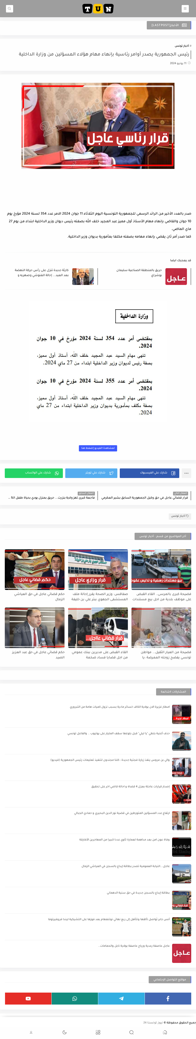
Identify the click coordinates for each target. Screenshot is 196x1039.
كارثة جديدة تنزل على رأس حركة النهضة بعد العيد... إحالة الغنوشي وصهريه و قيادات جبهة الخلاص (42, 273)
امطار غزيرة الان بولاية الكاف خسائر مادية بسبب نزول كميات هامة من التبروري (120, 707)
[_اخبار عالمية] (11, 1024)
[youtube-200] (41, 1024)
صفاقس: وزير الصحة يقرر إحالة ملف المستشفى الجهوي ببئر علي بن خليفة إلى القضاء (99, 597)
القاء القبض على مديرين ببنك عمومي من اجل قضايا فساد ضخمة (100, 655)
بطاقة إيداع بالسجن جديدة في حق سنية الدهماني (138, 893)
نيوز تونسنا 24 (153, 1023)
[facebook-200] (72, 1024)
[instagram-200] (26, 1024)
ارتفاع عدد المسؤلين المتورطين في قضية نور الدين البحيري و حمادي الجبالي (122, 813)
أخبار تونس (182, 46)
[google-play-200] (34, 1024)
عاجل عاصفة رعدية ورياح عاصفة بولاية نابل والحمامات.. (134, 946)
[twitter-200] (57, 1024)
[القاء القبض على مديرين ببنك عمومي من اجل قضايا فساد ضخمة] (98, 627)
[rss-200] (49, 1024)
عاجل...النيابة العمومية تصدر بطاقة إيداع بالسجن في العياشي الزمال (126, 866)
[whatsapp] (75, 999)
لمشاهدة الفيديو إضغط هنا (98, 448)
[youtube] (28, 999)
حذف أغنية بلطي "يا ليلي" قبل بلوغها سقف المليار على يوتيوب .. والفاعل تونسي (118, 733)
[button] (149, 473)
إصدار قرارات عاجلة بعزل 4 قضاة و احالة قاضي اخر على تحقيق (130, 787)
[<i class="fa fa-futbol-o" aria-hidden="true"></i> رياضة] (3, 1024)
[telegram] (121, 999)
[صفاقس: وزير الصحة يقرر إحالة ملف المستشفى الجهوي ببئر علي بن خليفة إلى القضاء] (98, 569)
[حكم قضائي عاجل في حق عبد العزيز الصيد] (35, 627)
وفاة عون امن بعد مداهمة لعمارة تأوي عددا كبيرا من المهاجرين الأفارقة (124, 840)
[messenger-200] (64, 1024)
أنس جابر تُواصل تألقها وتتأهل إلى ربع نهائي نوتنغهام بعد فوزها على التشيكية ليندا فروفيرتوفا (109, 919)
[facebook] (168, 999)
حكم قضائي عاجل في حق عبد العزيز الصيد (38, 655)
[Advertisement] (98, 197)
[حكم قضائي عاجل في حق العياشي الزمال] (35, 569)
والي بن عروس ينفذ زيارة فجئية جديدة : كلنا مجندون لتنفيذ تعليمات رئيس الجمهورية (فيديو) (110, 760)
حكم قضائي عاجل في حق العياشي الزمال (39, 597)
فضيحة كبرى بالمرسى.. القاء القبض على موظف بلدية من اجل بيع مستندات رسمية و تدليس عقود (161, 597)
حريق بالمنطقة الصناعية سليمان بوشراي (139, 273)
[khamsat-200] (18, 1024)
